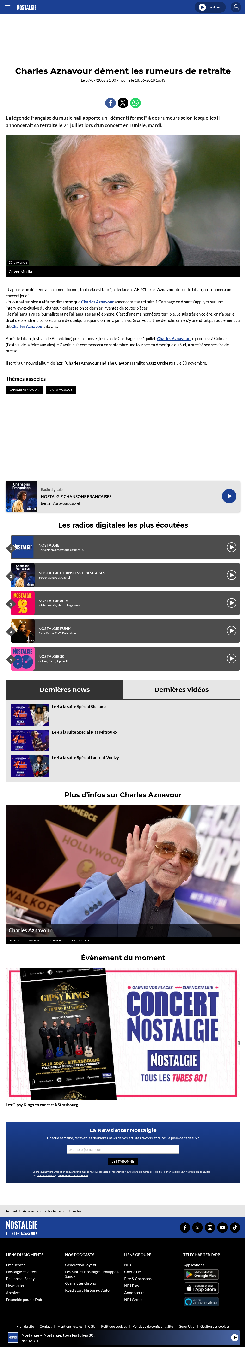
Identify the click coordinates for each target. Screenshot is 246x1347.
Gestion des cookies (215, 1326)
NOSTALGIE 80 (51, 656)
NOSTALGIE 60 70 (53, 600)
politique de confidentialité (73, 1175)
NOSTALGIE (48, 545)
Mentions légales (69, 1326)
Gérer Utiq (187, 1326)
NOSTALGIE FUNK (54, 628)
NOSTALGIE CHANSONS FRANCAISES (76, 496)
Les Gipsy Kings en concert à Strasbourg (42, 1104)
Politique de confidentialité (153, 1326)
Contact (46, 1326)
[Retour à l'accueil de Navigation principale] (26, 7)
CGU (91, 1326)
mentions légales (46, 1175)
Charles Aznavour (97, 301)
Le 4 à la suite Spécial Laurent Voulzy (85, 757)
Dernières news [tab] (64, 690)
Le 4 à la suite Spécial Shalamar (80, 706)
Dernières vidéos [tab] (181, 690)
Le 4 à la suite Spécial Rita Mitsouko (84, 732)
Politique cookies (114, 1326)
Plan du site (25, 1326)
